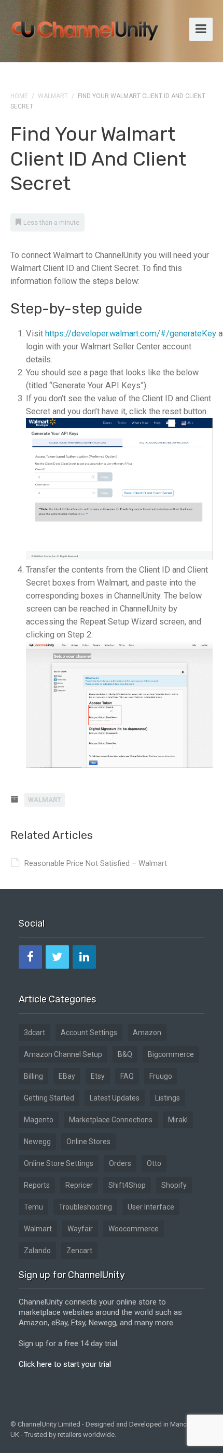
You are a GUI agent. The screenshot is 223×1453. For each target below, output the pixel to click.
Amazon (147, 1032)
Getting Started (49, 1098)
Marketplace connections (110, 1120)
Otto (154, 1163)
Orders (120, 1163)
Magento (38, 1120)
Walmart (53, 96)
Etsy (98, 1076)
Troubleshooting (85, 1207)
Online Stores (88, 1141)
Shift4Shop (127, 1185)
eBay (67, 1076)
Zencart (79, 1250)
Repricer (79, 1185)
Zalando (37, 1250)
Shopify (174, 1185)
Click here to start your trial (65, 1364)
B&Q (125, 1054)
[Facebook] (30, 957)
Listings (167, 1098)
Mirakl (178, 1120)
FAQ (127, 1076)
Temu (33, 1207)
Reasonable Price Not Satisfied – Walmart (95, 863)
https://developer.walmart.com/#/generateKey (130, 333)
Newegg (37, 1141)
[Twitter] (57, 957)
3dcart (34, 1032)
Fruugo (160, 1076)
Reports (37, 1185)
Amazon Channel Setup (63, 1054)
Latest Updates (115, 1098)
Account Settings (89, 1032)
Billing (33, 1076)
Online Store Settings (58, 1163)
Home (19, 96)
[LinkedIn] (84, 957)
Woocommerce (133, 1229)
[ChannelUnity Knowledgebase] (85, 27)
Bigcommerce (171, 1054)
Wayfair (80, 1229)
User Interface (151, 1207)
